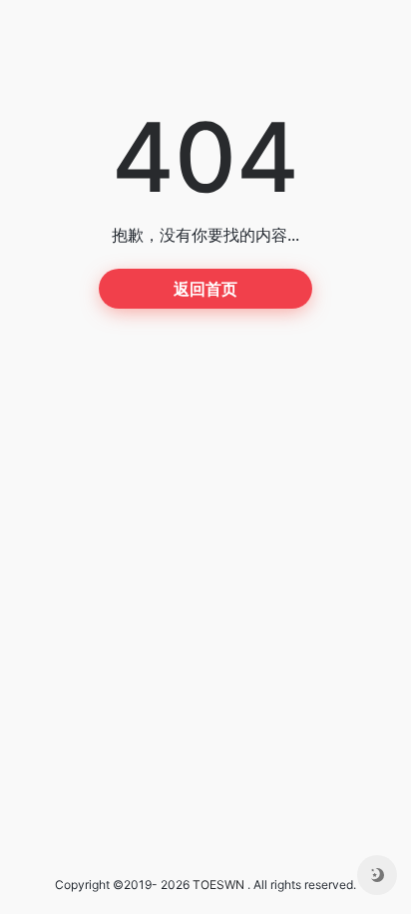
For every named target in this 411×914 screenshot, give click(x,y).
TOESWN (218, 884)
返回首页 (205, 289)
